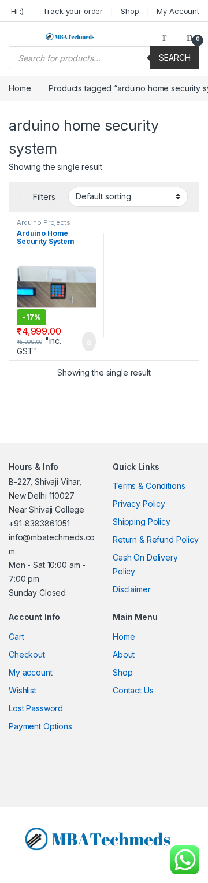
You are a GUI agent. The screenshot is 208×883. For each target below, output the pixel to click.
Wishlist (22, 690)
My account (31, 672)
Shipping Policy (141, 521)
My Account (178, 11)
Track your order (73, 11)
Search (175, 57)
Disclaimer (132, 589)
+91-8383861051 (39, 523)
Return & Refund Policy (156, 539)
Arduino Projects (43, 222)
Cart (16, 636)
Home (20, 88)
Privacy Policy (139, 504)
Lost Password (36, 708)
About (124, 654)
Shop (130, 11)
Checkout (27, 654)
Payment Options (40, 726)
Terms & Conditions (149, 486)
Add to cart (88, 341)
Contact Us (133, 690)
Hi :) (16, 11)
